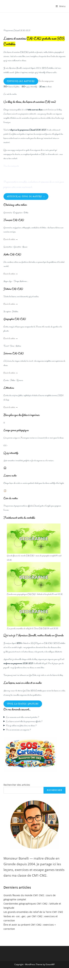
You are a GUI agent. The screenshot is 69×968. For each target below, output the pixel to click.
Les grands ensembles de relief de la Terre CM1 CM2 (27, 628)
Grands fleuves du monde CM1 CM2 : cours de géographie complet (31, 555)
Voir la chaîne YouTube (23, 703)
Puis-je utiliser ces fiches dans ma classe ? (21, 725)
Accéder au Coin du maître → (26, 196)
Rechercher (54, 790)
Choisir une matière (21, 81)
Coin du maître (11, 498)
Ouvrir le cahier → (11, 239)
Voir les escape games (46, 81)
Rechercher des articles (17, 784)
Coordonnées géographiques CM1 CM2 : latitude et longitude (29, 594)
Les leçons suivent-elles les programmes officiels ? (24, 721)
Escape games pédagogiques (16, 430)
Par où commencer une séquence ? (18, 729)
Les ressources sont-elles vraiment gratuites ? (22, 717)
